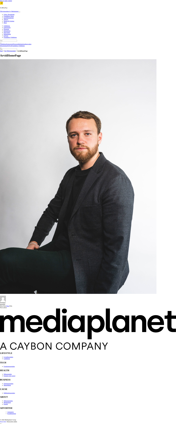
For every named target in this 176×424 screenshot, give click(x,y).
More (5, 23)
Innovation (7, 32)
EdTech (6, 36)
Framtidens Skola (9, 16)
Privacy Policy (3, 421)
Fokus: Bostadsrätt (9, 14)
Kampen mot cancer (9, 376)
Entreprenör (7, 27)
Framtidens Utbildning (10, 37)
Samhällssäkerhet (9, 18)
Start (1, 51)
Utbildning (7, 26)
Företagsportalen (8, 383)
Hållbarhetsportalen (9, 393)
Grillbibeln (7, 358)
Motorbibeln (7, 385)
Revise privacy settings (12, 421)
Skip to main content (6, 1)
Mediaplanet (7, 402)
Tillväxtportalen (9, 11)
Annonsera (10, 412)
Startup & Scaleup (9, 21)
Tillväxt (6, 19)
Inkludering (7, 31)
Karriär (6, 404)
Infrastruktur (7, 34)
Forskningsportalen (9, 366)
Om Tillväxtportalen (10, 51)
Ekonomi (6, 29)
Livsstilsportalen (8, 357)
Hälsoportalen (8, 374)
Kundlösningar (11, 413)
